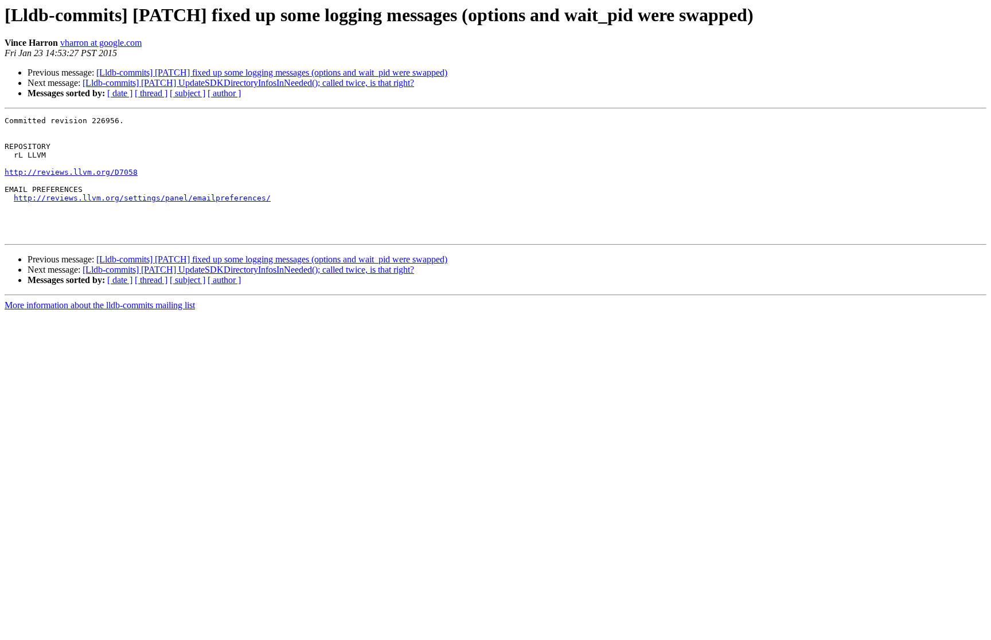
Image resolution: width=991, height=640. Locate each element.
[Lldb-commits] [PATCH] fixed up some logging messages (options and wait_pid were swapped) (271, 72)
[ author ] (224, 93)
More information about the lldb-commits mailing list (100, 305)
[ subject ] (187, 93)
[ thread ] (151, 93)
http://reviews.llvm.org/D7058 (71, 172)
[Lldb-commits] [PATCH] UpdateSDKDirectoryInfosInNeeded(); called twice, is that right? (248, 83)
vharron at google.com (101, 43)
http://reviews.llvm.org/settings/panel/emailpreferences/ (142, 198)
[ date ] (119, 93)
